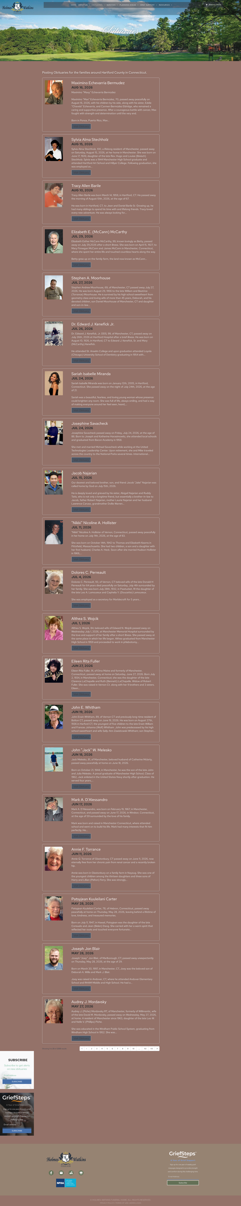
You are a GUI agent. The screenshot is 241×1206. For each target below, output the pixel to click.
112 (145, 1048)
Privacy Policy (107, 1203)
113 (151, 1048)
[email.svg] (61, 1173)
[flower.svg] (81, 1172)
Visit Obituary (81, 126)
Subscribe (183, 1183)
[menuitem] (74, 5)
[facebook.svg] (51, 1172)
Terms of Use (121, 1203)
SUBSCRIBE (17, 1081)
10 (133, 1048)
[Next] (157, 1048)
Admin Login (135, 1203)
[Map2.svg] (71, 1172)
